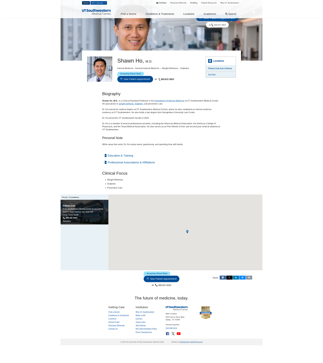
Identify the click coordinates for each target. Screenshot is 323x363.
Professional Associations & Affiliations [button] (131, 162)
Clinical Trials (113, 322)
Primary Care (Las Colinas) (220, 68)
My (162, 3)
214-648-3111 (171, 328)
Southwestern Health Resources (191, 342)
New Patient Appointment (136, 79)
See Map (212, 74)
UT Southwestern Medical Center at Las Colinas (84, 209)
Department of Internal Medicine (169, 101)
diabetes (139, 104)
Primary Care (69, 206)
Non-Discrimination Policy (146, 329)
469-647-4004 (167, 79)
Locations (188, 14)
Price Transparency (144, 332)
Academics (210, 14)
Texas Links (140, 322)
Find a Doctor (128, 14)
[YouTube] (179, 334)
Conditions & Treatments (160, 14)
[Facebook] (167, 334)
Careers (139, 319)
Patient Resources (209, 3)
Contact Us (113, 329)
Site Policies (141, 325)
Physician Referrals (178, 3)
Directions (67, 221)
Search (232, 14)
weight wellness (126, 104)
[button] (187, 231)
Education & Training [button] (120, 155)
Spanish (86, 3)
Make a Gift (140, 315)
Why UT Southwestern (229, 3)
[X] (173, 334)
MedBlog (193, 3)
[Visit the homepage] (96, 12)
